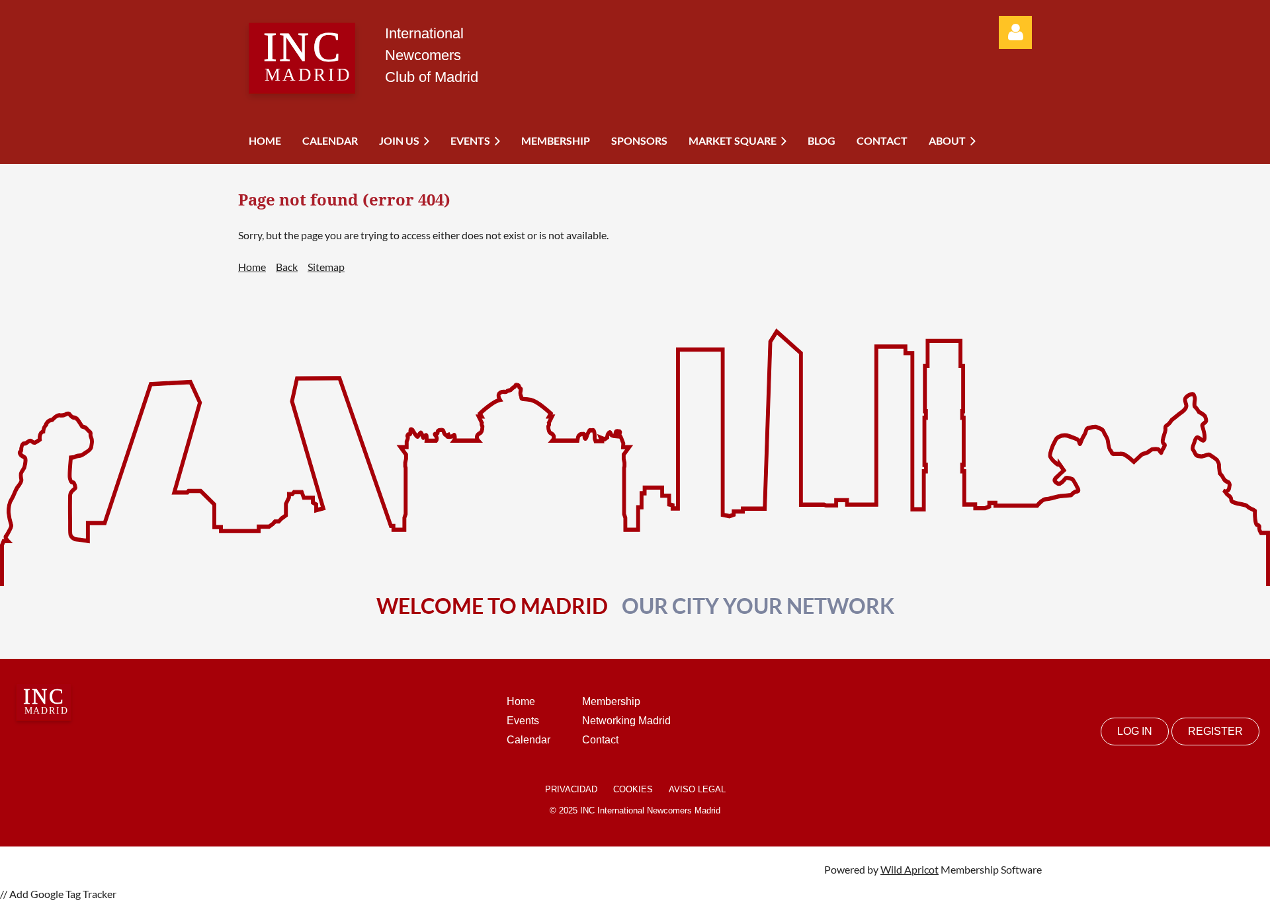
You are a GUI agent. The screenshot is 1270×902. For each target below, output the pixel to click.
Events (523, 720)
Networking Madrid (626, 720)
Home (252, 266)
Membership (611, 701)
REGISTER (1215, 731)
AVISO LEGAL (697, 789)
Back (287, 266)
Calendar (528, 739)
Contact (600, 739)
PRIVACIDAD (571, 789)
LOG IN (1134, 731)
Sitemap (326, 266)
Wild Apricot (909, 869)
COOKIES (633, 789)
